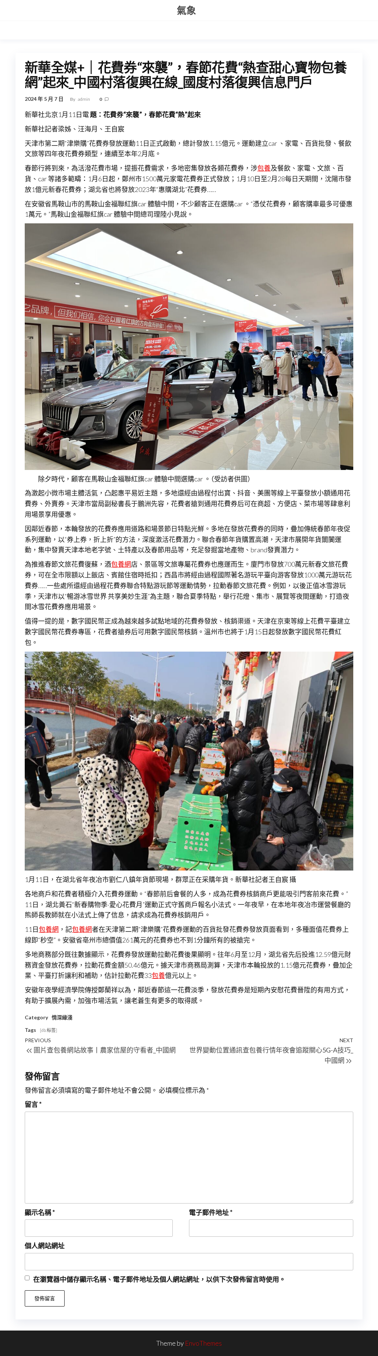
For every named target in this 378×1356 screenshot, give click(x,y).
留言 (33, 1104)
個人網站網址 (45, 1246)
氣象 (186, 10)
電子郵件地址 (211, 1212)
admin (84, 99)
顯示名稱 (40, 1212)
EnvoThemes (203, 1343)
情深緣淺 (62, 1017)
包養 (264, 168)
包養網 (121, 564)
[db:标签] (48, 1030)
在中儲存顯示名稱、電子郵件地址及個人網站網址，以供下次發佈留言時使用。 (159, 1279)
